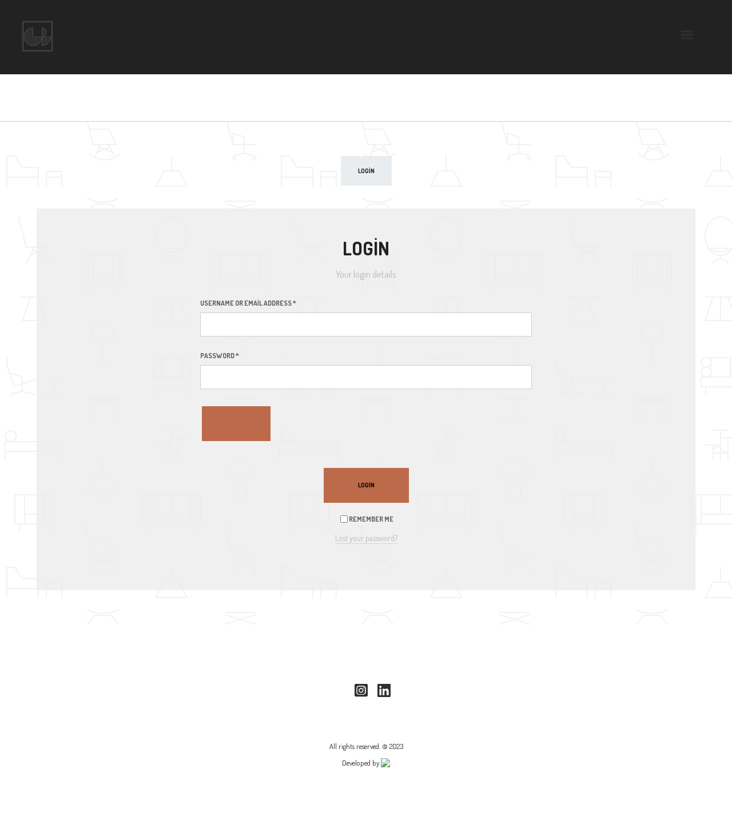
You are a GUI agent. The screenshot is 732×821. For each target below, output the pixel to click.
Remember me (370, 519)
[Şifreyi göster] (236, 423)
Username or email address (248, 303)
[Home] (37, 36)
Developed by (361, 762)
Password (219, 355)
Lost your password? (366, 538)
